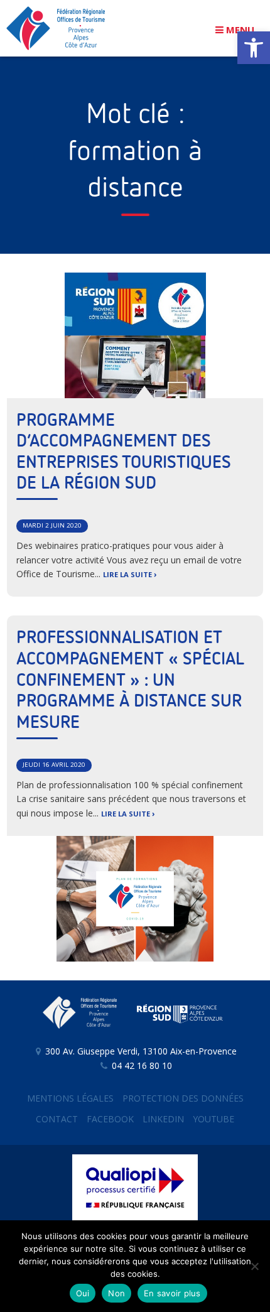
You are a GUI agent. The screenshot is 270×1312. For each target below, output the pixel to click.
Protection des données (183, 1098)
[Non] (254, 1266)
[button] (253, 47)
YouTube (213, 1119)
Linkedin (163, 1119)
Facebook (110, 1119)
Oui (83, 1293)
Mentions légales (70, 1098)
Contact (57, 1119)
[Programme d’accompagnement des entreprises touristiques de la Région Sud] (135, 335)
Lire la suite (127, 574)
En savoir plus (172, 1293)
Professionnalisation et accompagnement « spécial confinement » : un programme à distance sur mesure (130, 680)
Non (116, 1293)
